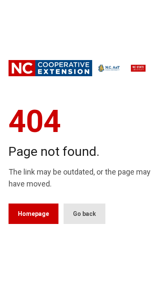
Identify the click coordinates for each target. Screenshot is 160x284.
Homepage (33, 213)
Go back (84, 213)
